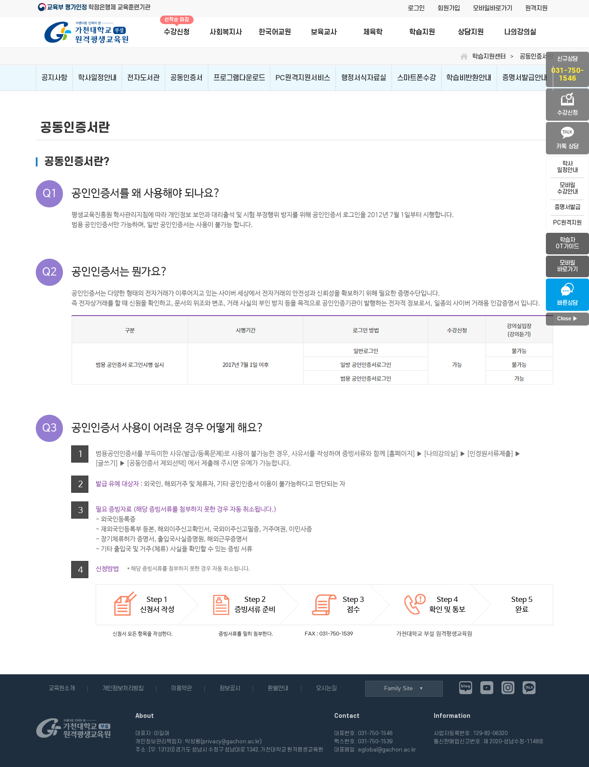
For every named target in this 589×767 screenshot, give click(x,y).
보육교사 (324, 32)
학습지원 (422, 32)
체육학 (372, 32)
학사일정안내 (97, 78)
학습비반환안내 (469, 78)
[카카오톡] (529, 687)
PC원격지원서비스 (303, 78)
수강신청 (177, 27)
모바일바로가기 (492, 8)
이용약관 (181, 688)
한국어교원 (275, 32)
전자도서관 (143, 78)
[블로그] (465, 687)
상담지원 (471, 32)
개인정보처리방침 (123, 688)
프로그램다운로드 (239, 78)
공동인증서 (186, 78)
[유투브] (486, 687)
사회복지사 (226, 32)
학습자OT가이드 (567, 243)
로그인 (416, 8)
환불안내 (278, 688)
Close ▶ (567, 319)
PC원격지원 (567, 222)
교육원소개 (62, 688)
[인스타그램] (507, 687)
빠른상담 (567, 303)
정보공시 (229, 688)
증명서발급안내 (525, 78)
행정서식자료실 (363, 78)
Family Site (398, 688)
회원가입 (449, 8)
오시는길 (326, 688)
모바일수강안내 (567, 188)
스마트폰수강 (416, 78)
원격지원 (536, 8)
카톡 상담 (567, 146)
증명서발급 (567, 207)
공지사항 (54, 78)
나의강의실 (520, 32)
